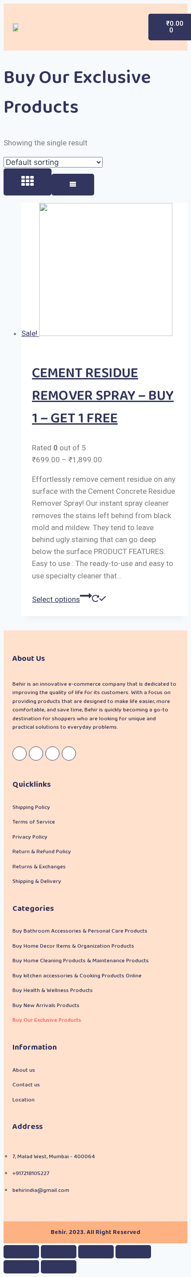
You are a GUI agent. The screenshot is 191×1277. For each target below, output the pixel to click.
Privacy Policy (30, 837)
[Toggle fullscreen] (96, 1251)
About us (23, 1070)
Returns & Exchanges (39, 866)
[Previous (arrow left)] (21, 1266)
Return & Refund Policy (41, 851)
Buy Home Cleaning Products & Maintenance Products (80, 960)
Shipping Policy (31, 807)
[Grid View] (28, 181)
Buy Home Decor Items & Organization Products (73, 946)
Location (23, 1100)
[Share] (58, 1251)
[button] (127, 27)
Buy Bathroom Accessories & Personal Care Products (79, 931)
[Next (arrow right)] (58, 1266)
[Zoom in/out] (133, 1251)
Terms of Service (33, 822)
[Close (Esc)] (21, 1251)
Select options (56, 599)
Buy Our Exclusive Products (46, 1020)
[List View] (73, 184)
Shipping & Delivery (36, 881)
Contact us (26, 1085)
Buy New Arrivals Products (46, 1005)
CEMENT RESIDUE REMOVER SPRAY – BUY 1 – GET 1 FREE (103, 396)
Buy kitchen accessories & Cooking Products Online (77, 975)
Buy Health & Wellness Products (52, 990)
